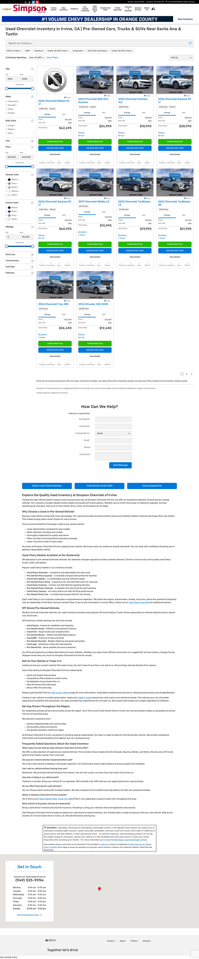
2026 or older (14, 51)
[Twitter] (25, 2)
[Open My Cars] (151, 9)
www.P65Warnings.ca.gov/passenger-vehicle (126, 840)
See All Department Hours (28, 915)
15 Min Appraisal (117, 9)
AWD (28, 51)
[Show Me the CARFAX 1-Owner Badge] (82, 134)
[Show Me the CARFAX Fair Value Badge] (162, 134)
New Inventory (63, 9)
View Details (55, 154)
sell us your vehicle (61, 693)
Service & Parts (138, 9)
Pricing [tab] (47, 114)
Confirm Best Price (55, 142)
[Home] (6, 9)
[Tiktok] (29, 2)
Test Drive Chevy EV (94, 9)
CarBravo (74, 9)
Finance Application (152, 486)
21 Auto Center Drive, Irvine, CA (52, 799)
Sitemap (146, 941)
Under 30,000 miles (58, 51)
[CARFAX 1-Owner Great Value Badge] (162, 237)
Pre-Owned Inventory (85, 9)
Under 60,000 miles (122, 51)
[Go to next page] (192, 374)
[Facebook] (33, 2)
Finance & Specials (128, 9)
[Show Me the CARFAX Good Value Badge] (82, 336)
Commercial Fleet (105, 9)
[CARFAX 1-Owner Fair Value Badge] (82, 233)
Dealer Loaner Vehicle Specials (47, 486)
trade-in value (85, 698)
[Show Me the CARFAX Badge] (42, 237)
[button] (55, 109)
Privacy (133, 941)
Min (7, 74)
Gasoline (39, 51)
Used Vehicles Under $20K (100, 486)
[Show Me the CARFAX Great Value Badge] (122, 134)
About (122, 941)
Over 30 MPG (35, 58)
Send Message (120, 465)
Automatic (78, 51)
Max (21, 74)
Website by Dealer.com (51, 940)
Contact (110, 941)
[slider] (6, 88)
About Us (146, 9)
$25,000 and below (98, 51)
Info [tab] (63, 114)
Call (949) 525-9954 (55, 148)
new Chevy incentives (139, 603)
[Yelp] (37, 2)
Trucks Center (53, 9)
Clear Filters (52, 58)
